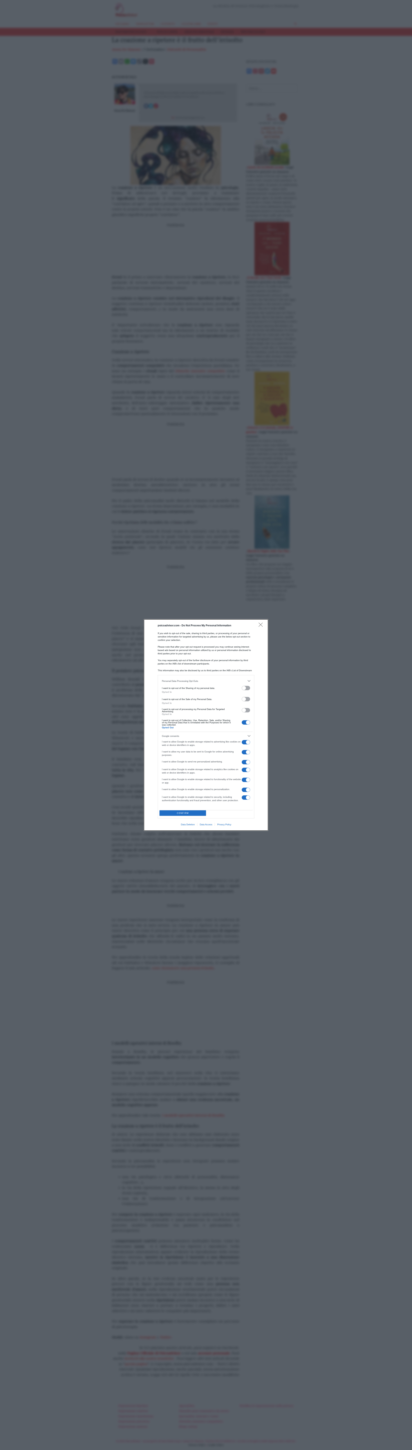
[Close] (262, 626)
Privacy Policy (224, 824)
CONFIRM (183, 813)
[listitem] (206, 681)
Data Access (206, 824)
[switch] (246, 688)
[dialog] (206, 725)
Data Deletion (188, 824)
